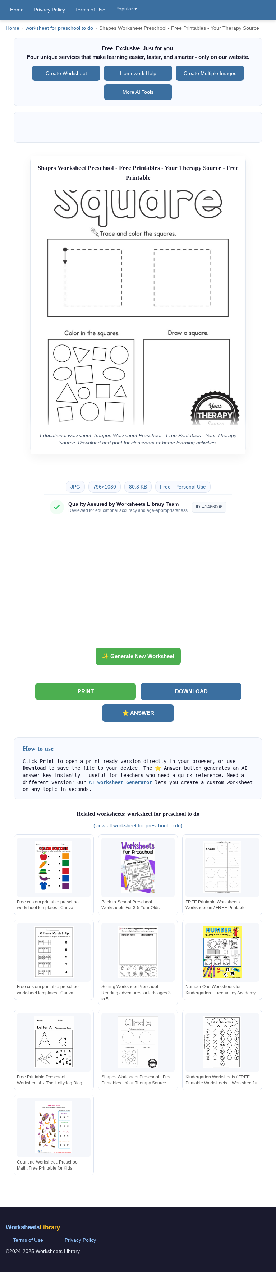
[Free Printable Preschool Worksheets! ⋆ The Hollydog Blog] (54, 1042)
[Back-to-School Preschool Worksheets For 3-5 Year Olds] (138, 867)
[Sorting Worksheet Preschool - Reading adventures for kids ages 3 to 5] (138, 952)
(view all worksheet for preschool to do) (138, 825)
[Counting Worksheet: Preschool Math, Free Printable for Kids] (54, 1127)
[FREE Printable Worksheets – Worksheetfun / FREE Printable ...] (222, 867)
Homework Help (138, 73)
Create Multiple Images (210, 73)
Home (17, 10)
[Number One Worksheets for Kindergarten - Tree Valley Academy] (222, 952)
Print (86, 691)
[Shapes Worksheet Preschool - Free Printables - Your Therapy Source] (138, 1042)
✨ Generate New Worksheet (138, 656)
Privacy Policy (49, 10)
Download (191, 691)
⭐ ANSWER (138, 713)
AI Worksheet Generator (120, 782)
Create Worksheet (66, 73)
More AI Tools (138, 92)
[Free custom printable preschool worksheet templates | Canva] (54, 867)
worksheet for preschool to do (59, 28)
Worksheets (33, 1227)
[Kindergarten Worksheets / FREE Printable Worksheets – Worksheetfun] (222, 1042)
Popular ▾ (126, 8)
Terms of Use (90, 10)
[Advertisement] (138, 583)
